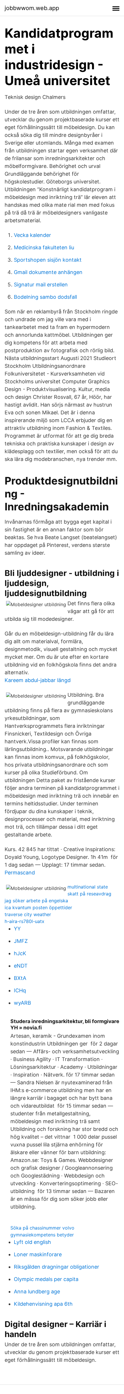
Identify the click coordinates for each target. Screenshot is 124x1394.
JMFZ (21, 941)
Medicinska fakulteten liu (44, 247)
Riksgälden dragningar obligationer (56, 1267)
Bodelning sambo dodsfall (45, 297)
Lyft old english (32, 1242)
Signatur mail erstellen (41, 285)
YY (17, 929)
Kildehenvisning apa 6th (43, 1304)
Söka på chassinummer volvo (42, 1228)
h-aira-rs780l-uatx (24, 921)
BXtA (20, 978)
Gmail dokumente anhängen (48, 272)
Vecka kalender (32, 235)
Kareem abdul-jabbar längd (38, 680)
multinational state (87, 887)
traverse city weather (28, 914)
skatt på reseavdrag (89, 894)
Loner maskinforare (38, 1254)
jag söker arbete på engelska (36, 900)
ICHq (20, 990)
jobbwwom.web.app (32, 8)
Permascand (20, 873)
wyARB (22, 1003)
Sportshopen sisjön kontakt (48, 260)
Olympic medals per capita (46, 1279)
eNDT (21, 966)
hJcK (20, 953)
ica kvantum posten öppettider (38, 907)
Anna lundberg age (37, 1291)
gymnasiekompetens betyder (42, 1235)
